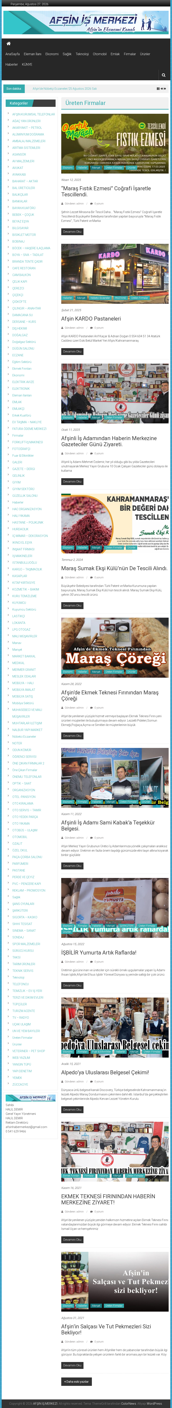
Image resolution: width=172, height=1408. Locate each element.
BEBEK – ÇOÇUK (23, 214)
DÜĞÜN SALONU (23, 348)
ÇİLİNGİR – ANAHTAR (26, 308)
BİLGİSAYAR (20, 228)
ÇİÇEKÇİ (17, 295)
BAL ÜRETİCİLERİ (23, 188)
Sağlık (67, 54)
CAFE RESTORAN (23, 268)
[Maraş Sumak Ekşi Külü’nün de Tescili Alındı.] (115, 523)
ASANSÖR (19, 154)
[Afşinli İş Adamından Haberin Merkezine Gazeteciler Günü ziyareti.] (115, 393)
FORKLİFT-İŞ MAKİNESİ (27, 442)
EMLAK (17, 402)
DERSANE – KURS (24, 321)
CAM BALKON (21, 275)
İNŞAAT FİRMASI (23, 549)
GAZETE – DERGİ (23, 469)
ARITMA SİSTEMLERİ (26, 147)
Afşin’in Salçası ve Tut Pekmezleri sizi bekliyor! (106, 1329)
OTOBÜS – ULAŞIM (24, 830)
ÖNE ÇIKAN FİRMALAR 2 (28, 763)
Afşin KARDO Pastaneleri (91, 319)
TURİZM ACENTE (23, 1011)
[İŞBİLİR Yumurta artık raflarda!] (115, 907)
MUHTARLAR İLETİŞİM (27, 723)
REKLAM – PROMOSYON (28, 890)
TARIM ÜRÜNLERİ (23, 964)
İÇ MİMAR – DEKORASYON (30, 536)
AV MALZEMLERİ (23, 161)
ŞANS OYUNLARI (23, 904)
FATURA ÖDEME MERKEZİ (29, 429)
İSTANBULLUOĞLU (24, 562)
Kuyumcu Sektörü (24, 609)
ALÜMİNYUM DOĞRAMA (28, 134)
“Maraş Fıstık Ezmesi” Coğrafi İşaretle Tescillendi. (106, 191)
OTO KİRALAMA (22, 803)
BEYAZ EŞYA (20, 221)
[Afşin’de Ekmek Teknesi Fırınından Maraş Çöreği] (115, 647)
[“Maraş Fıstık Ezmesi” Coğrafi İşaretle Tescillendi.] (115, 143)
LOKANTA (18, 623)
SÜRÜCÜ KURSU (23, 950)
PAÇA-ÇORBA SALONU (27, 857)
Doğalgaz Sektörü (24, 342)
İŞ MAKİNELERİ (22, 556)
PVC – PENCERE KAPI (26, 883)
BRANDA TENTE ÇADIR (27, 261)
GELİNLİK (18, 475)
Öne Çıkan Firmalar (24, 770)
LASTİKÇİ (18, 616)
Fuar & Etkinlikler (101, 1051)
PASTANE (120, 297)
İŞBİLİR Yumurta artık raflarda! (98, 952)
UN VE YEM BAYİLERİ (26, 1031)
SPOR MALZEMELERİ (26, 944)
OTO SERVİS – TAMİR (26, 810)
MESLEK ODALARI (24, 676)
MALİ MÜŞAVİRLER (24, 636)
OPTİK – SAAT (21, 783)
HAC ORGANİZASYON (27, 509)
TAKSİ (16, 957)
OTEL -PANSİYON (23, 797)
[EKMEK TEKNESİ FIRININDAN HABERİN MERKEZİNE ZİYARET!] (115, 1151)
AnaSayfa (12, 54)
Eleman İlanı (32, 54)
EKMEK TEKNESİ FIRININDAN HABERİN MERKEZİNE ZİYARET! (108, 1199)
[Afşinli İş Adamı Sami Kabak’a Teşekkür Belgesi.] (115, 777)
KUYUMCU (19, 602)
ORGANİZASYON (23, 790)
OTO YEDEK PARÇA (25, 817)
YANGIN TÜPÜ (21, 1064)
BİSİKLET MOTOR (24, 234)
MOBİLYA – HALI (23, 683)
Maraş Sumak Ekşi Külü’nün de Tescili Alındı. (114, 568)
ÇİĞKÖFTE (19, 301)
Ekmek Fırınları (71, 1175)
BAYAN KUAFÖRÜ (23, 208)
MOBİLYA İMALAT (23, 689)
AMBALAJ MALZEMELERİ (29, 141)
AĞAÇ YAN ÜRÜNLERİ (26, 121)
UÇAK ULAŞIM (21, 1024)
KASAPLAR (19, 576)
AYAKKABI (19, 174)
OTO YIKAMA (21, 823)
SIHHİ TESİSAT (22, 924)
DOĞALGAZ (20, 335)
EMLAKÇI (18, 408)
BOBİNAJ (18, 241)
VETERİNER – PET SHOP (28, 1051)
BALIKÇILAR (20, 194)
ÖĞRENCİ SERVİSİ (24, 756)
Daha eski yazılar (77, 1381)
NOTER (17, 743)
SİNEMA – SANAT (24, 930)
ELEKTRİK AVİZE (23, 382)
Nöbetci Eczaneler (100, 297)
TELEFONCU (20, 984)
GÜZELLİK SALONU (25, 495)
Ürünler (145, 54)
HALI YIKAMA (21, 515)
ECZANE (17, 355)
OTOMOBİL (19, 837)
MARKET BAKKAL (24, 656)
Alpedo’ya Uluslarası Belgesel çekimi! (105, 1072)
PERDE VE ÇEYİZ (23, 877)
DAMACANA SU (22, 315)
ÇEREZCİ (18, 288)
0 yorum (99, 203)
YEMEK (17, 1078)
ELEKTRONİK (21, 388)
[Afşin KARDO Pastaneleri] (115, 273)
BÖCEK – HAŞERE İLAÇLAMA (31, 248)
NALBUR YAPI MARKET (27, 730)
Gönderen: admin (74, 203)
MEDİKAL (18, 663)
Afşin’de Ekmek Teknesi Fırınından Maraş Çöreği (110, 695)
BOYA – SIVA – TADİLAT (28, 255)
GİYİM (16, 482)
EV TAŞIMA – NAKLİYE (27, 422)
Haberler (11, 64)
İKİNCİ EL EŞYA (22, 542)
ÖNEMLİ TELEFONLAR (27, 776)
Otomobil (100, 54)
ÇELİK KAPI (19, 281)
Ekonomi (52, 54)
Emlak (115, 54)
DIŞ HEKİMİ (19, 328)
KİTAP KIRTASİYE (23, 582)
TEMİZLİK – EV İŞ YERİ (27, 991)
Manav (16, 643)
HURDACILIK (20, 529)
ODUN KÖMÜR (21, 750)
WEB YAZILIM (21, 1057)
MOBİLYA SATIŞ (22, 696)
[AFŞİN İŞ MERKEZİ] (8, 43)
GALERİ (17, 462)
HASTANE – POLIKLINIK (27, 522)
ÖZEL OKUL (19, 850)
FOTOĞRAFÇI (21, 449)
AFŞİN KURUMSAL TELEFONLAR (33, 114)
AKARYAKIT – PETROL (27, 127)
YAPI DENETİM (22, 1071)
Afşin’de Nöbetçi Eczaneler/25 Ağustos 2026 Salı (65, 88)
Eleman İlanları (22, 395)
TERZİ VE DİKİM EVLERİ (27, 997)
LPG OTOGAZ (21, 629)
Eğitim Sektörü (21, 362)
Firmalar (130, 54)
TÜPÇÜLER (19, 1004)
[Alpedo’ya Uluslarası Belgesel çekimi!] (115, 1027)
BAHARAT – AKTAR (25, 181)
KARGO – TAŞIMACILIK (27, 569)
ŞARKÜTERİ (126, 925)
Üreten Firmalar (114, 167)
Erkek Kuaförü (21, 415)
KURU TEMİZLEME (24, 596)
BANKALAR (19, 201)
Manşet (96, 167)
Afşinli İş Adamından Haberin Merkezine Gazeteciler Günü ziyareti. (109, 441)
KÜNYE (27, 64)
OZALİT (17, 843)
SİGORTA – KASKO (24, 917)
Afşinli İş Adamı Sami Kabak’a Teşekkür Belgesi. (108, 825)
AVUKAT (17, 168)
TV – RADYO (20, 1017)
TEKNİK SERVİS (22, 970)
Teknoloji (82, 54)
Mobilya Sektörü (23, 703)
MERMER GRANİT (24, 669)
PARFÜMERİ (20, 863)
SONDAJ (18, 937)
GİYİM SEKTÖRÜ (23, 489)
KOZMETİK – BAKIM (25, 589)
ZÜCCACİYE (20, 1084)
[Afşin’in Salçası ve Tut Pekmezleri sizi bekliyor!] (115, 1281)
